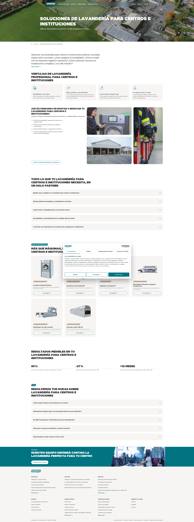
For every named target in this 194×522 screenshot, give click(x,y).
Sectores (36, 44)
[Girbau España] (51, 4)
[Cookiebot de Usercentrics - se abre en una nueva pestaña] (122, 246)
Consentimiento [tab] (71, 251)
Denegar (75, 274)
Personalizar (96, 274)
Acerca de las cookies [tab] (122, 251)
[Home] (31, 44)
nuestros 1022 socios (77, 258)
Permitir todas (119, 274)
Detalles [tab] (88, 251)
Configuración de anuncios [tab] (105, 251)
